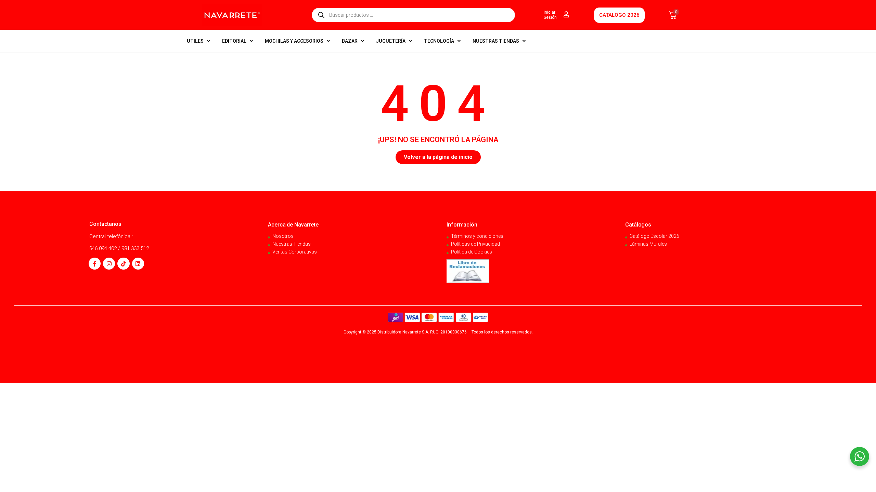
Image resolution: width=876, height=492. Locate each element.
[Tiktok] (123, 264)
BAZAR (350, 41)
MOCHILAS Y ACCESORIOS (294, 41)
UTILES (195, 41)
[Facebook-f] (95, 264)
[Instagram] (109, 264)
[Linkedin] (138, 264)
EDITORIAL (234, 41)
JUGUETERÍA (390, 41)
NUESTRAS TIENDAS (496, 41)
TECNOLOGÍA (439, 41)
